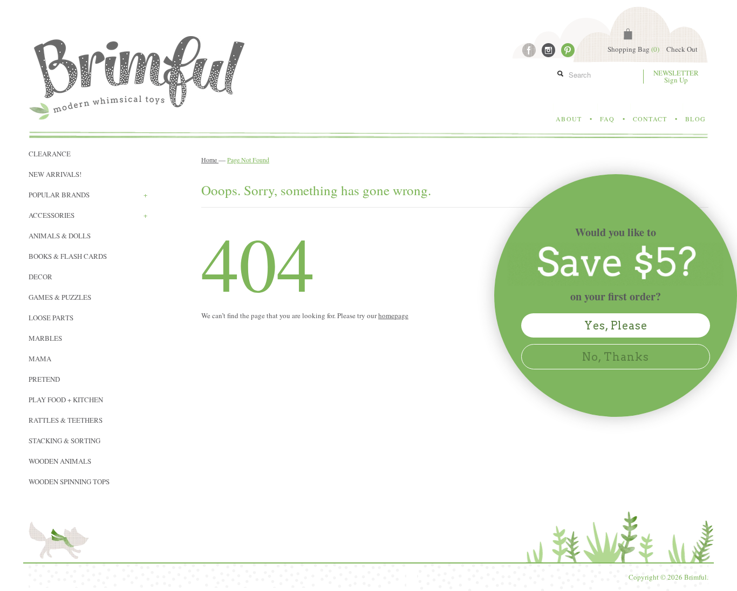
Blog (695, 118)
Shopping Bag (633, 49)
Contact (650, 118)
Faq (607, 118)
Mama (40, 358)
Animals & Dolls (60, 235)
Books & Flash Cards (68, 256)
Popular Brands (88, 195)
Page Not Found (248, 159)
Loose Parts (51, 317)
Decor (40, 276)
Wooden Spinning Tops (69, 481)
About (569, 118)
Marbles (45, 338)
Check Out (682, 49)
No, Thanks (615, 357)
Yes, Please (615, 325)
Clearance (50, 154)
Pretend (44, 379)
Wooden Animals (60, 461)
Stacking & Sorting (64, 440)
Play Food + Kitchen (66, 399)
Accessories (88, 215)
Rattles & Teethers (66, 420)
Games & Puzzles (60, 297)
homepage (393, 315)
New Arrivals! (55, 174)
